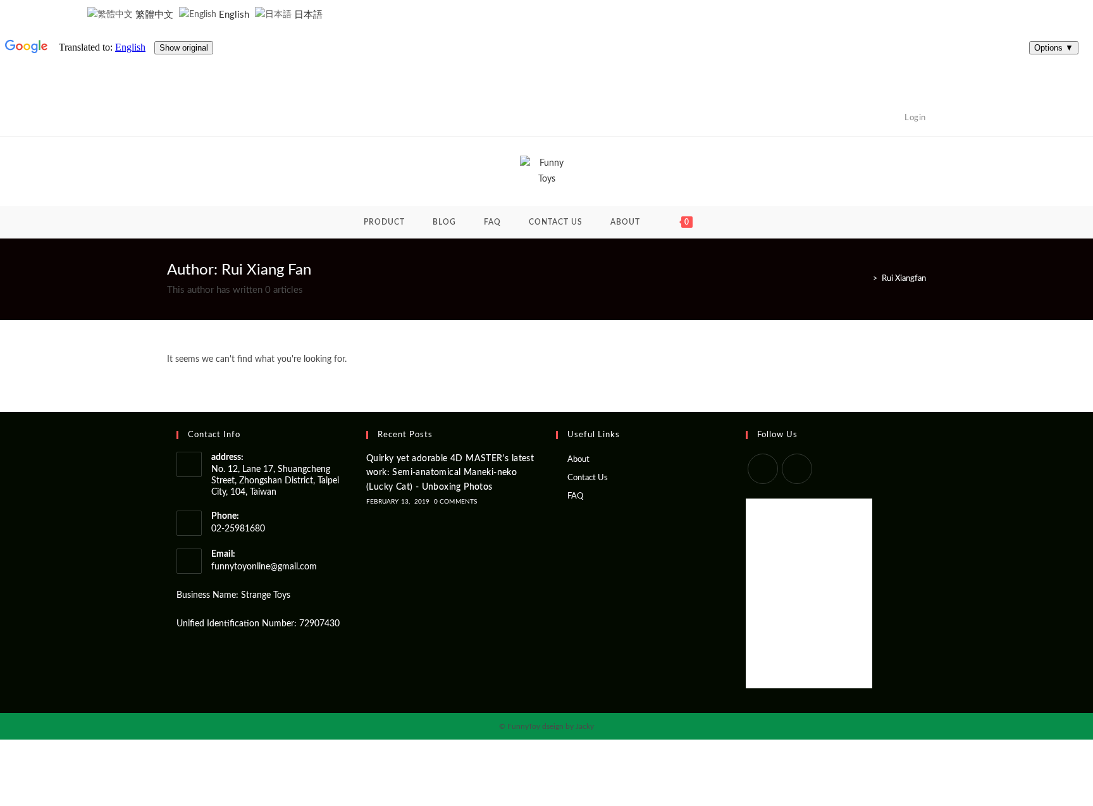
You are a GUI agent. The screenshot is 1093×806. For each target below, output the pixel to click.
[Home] (866, 279)
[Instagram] (797, 469)
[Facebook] (763, 469)
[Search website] (726, 222)
